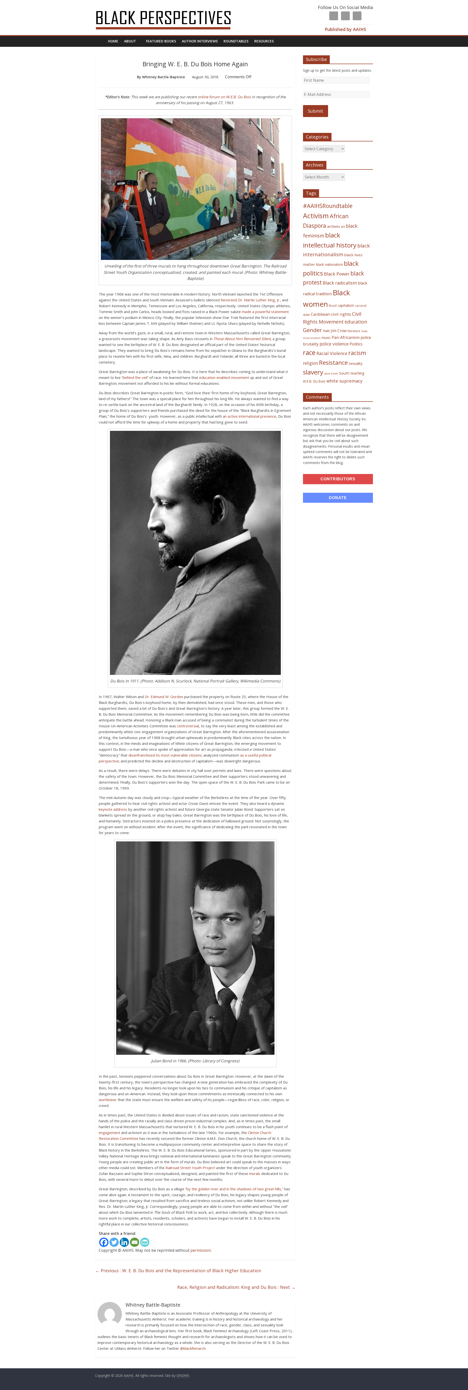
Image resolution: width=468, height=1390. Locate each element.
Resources (264, 41)
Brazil (333, 306)
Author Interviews (200, 41)
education (356, 321)
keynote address (113, 809)
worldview (107, 1099)
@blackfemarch (192, 1348)
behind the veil (135, 377)
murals (254, 1173)
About (130, 41)
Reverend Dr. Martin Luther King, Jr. (250, 299)
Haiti (326, 330)
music (326, 337)
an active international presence (249, 416)
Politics (356, 344)
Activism (316, 215)
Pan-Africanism (346, 337)
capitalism (346, 305)
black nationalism (329, 264)
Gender (312, 330)
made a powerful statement (265, 311)
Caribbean (320, 314)
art (343, 226)
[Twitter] (114, 1242)
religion (310, 363)
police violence (334, 344)
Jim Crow (339, 330)
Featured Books (161, 41)
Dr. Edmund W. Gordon (164, 696)
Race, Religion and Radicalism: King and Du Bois (236, 1287)
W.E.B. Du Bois (314, 381)
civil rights (341, 314)
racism (357, 353)
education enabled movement (224, 377)
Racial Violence (331, 353)
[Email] (134, 1242)
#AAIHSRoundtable (327, 206)
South (344, 373)
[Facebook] (103, 1242)
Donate (338, 498)
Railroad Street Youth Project (190, 1167)
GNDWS (182, 1375)
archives (333, 226)
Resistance (333, 362)
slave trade (331, 373)
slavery (313, 372)
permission (200, 1250)
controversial (188, 725)
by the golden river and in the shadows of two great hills (233, 1188)
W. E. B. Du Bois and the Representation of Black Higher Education (178, 1270)
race (309, 352)
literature (354, 331)
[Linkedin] (124, 1242)
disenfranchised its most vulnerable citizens (165, 755)
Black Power (337, 274)
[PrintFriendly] (144, 1242)
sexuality (355, 363)
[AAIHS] (169, 7)
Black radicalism (340, 283)
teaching (357, 373)
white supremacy (344, 381)
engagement (109, 1132)
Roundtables (236, 41)
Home (113, 41)
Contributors (338, 479)
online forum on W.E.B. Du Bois (224, 96)
